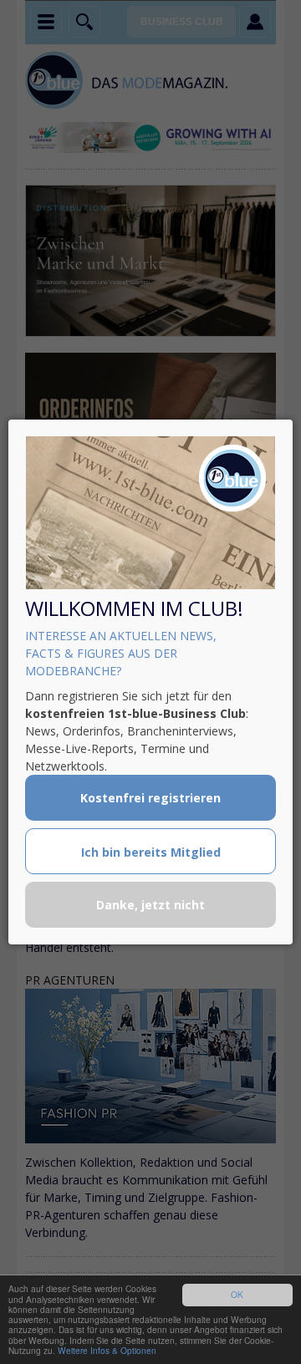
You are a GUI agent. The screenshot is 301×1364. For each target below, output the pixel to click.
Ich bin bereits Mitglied (151, 852)
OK (237, 1294)
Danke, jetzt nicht (150, 905)
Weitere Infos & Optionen (107, 1350)
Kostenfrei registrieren (150, 798)
